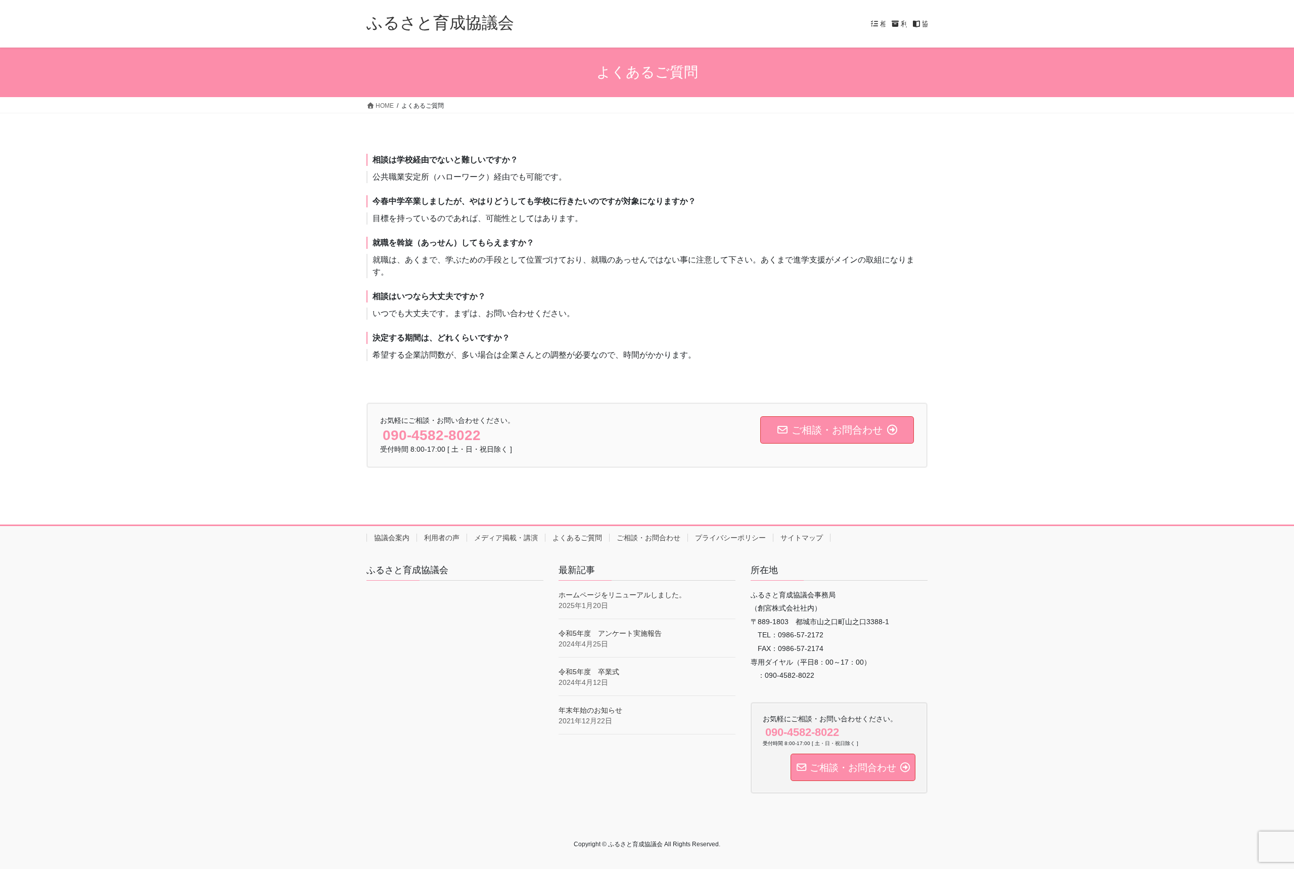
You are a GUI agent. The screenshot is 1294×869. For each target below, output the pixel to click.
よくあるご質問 (577, 538)
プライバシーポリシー (730, 538)
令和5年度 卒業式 (589, 672)
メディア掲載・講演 (506, 538)
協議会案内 (391, 538)
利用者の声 (441, 538)
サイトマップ (801, 538)
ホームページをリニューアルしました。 (622, 595)
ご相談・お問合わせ (648, 538)
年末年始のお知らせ (590, 710)
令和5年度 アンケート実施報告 (610, 633)
